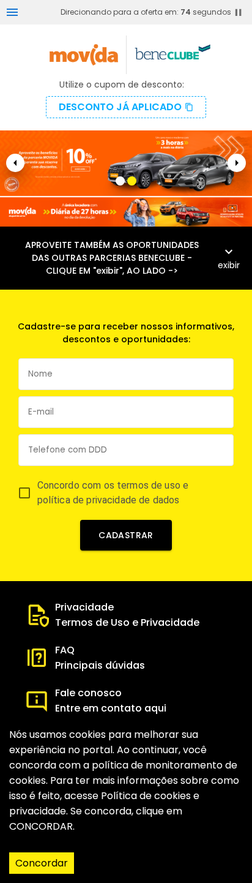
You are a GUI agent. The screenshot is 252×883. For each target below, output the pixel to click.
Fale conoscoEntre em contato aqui (110, 700)
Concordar (41, 863)
